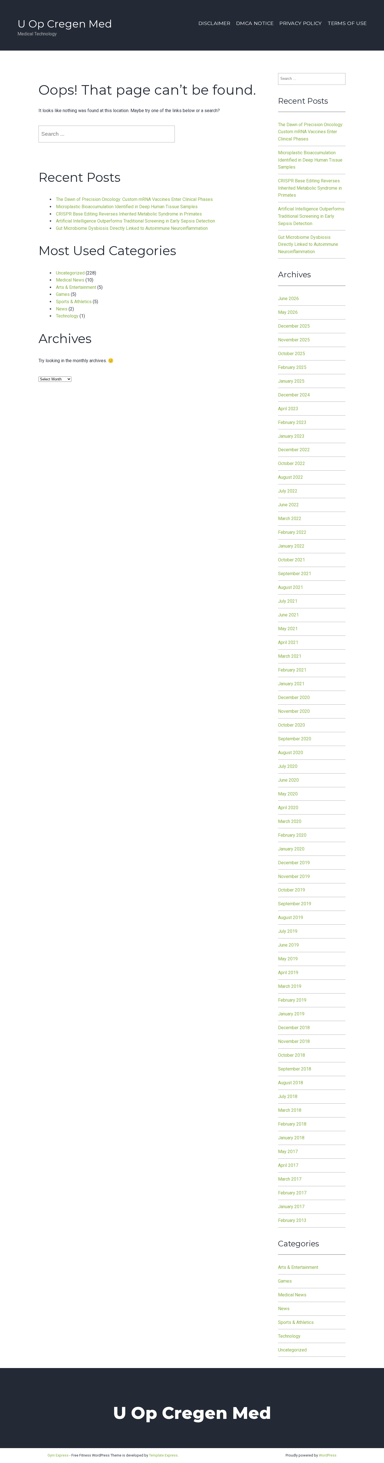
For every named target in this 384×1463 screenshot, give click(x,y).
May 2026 (288, 312)
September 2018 (294, 1069)
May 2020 (288, 794)
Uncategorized (70, 273)
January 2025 (291, 381)
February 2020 (292, 835)
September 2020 (294, 738)
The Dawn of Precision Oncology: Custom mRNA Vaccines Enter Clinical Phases (134, 199)
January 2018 (291, 1137)
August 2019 (290, 917)
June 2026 (288, 298)
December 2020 (294, 697)
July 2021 (287, 601)
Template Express (163, 1455)
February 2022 (292, 532)
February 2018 (292, 1124)
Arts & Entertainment (76, 287)
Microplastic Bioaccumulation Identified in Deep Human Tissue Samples (127, 206)
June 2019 (288, 945)
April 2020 (288, 807)
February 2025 (292, 367)
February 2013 (292, 1220)
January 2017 (291, 1206)
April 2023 (288, 408)
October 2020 (291, 725)
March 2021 (289, 656)
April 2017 (288, 1165)
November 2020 (294, 711)
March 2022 (289, 518)
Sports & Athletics (74, 301)
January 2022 (291, 546)
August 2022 (290, 477)
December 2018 (294, 1027)
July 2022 (287, 491)
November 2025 (294, 339)
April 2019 (288, 972)
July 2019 (287, 931)
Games (63, 294)
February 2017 (292, 1193)
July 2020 (287, 766)
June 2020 (288, 780)
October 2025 (291, 353)
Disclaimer (214, 23)
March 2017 (289, 1179)
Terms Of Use (347, 23)
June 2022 (288, 504)
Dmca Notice (255, 23)
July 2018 (287, 1096)
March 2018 (289, 1110)
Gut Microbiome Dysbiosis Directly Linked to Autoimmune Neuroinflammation (132, 228)
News (61, 309)
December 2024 (294, 395)
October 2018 (291, 1055)
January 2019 (291, 1014)
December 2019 (294, 862)
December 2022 (294, 449)
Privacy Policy (300, 23)
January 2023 (291, 436)
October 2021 (291, 559)
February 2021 (292, 670)
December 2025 (294, 326)
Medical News (70, 280)
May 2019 (288, 958)
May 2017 (288, 1151)
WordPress (327, 1455)
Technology (67, 316)
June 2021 (288, 615)
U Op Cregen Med (64, 23)
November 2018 (294, 1041)
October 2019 (291, 890)
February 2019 (292, 1000)
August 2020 (290, 752)
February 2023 (292, 422)
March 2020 (289, 821)
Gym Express (58, 1455)
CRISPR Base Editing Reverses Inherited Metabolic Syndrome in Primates (129, 214)
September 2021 (294, 573)
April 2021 (288, 642)
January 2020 (291, 849)
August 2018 (290, 1082)
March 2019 (289, 986)
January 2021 (291, 683)
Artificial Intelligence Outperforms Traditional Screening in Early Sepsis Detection (135, 221)
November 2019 (294, 876)
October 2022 (291, 463)
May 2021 (288, 628)
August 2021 (290, 587)
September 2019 (294, 903)
